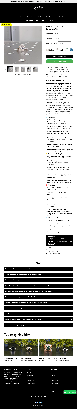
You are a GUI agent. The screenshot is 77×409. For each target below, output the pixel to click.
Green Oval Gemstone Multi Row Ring (47, 359)
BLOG (51, 388)
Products (52, 378)
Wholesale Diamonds (55, 386)
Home (51, 372)
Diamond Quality (51, 43)
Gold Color (49, 38)
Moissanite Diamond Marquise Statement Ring (28, 359)
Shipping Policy (31, 380)
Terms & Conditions (32, 378)
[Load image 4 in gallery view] (29, 69)
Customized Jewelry (55, 380)
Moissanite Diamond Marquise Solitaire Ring (62, 359)
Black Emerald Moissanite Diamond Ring (11, 359)
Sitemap (29, 386)
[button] (5, 9)
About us (52, 375)
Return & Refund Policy (32, 383)
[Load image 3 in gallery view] (23, 69)
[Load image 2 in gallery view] (16, 69)
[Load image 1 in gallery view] (10, 69)
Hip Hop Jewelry (54, 383)
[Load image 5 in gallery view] (35, 69)
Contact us (53, 391)
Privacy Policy (30, 375)
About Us (29, 372)
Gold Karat (49, 33)
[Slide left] (5, 69)
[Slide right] (40, 69)
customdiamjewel (41, 405)
